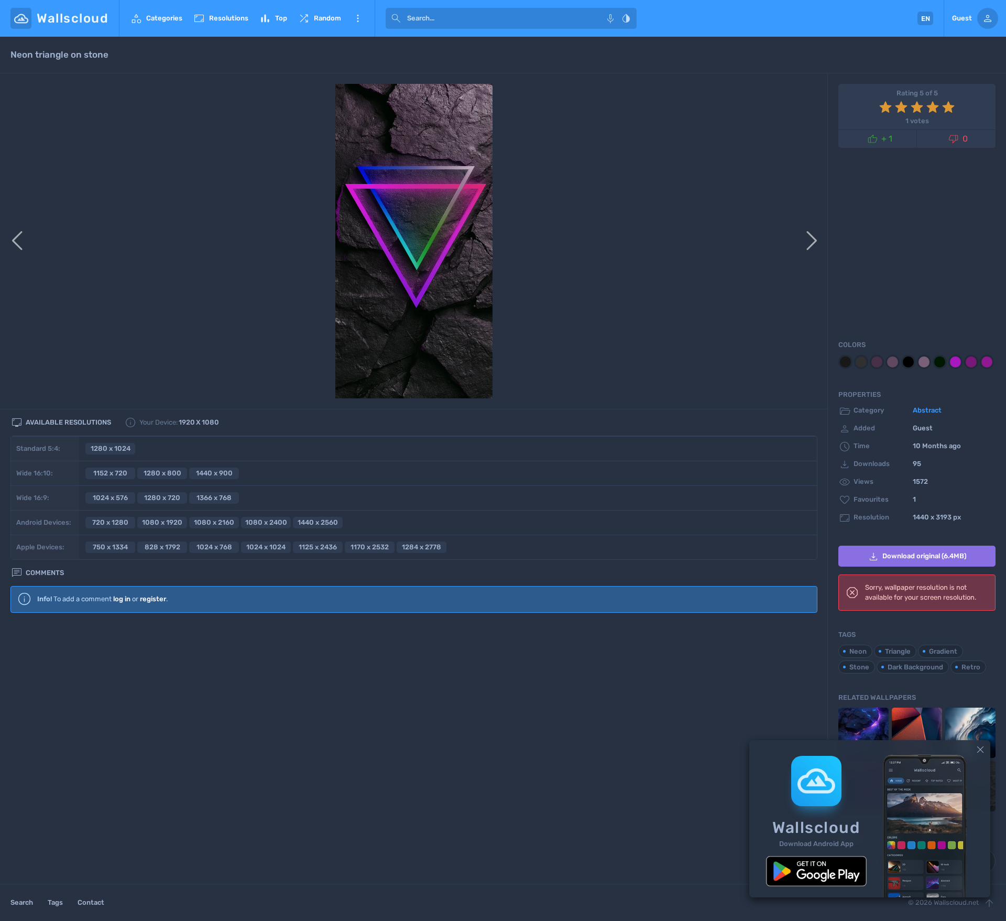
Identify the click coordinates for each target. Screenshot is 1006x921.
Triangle (898, 651)
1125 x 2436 (318, 547)
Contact (91, 902)
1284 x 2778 (421, 547)
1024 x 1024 (266, 547)
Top (273, 18)
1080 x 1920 (162, 522)
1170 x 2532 (370, 547)
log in (121, 599)
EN (925, 19)
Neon (858, 651)
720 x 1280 (110, 522)
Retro (970, 667)
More (358, 18)
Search (21, 902)
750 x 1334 (110, 547)
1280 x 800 (162, 473)
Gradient (943, 651)
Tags (55, 902)
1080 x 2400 (266, 522)
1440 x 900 (214, 473)
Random (319, 18)
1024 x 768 (214, 547)
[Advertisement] (414, 706)
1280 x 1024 (110, 448)
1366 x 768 (214, 498)
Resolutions (220, 18)
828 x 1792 (162, 547)
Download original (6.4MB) (917, 556)
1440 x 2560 (318, 522)
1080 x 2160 (214, 522)
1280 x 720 (162, 498)
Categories (156, 18)
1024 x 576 (110, 498)
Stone (859, 667)
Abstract (927, 410)
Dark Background (915, 667)
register (153, 599)
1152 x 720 (110, 473)
